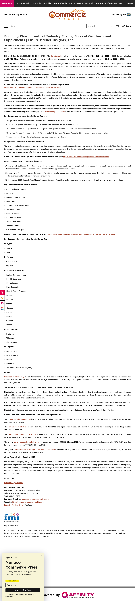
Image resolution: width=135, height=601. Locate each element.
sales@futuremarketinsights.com (35, 499)
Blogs (21, 505)
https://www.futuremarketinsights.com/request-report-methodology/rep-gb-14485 (81, 234)
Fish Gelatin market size (18, 427)
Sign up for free (23, 590)
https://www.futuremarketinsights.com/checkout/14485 (86, 157)
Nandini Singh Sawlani (13, 483)
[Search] (112, 26)
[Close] (41, 555)
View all (130, 3)
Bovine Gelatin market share (19, 419)
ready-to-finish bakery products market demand (34, 449)
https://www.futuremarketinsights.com (27, 502)
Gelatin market (57, 56)
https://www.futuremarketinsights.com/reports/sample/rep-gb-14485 (32, 87)
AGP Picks (7, 3)
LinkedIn (7, 505)
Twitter (15, 505)
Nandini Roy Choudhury (14, 377)
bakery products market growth (27, 442)
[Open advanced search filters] (117, 26)
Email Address (12, 581)
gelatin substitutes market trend (22, 434)
